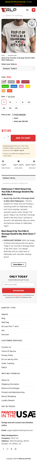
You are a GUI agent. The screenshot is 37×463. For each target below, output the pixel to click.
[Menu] (27, 10)
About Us (5, 380)
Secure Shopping (8, 396)
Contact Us (6, 347)
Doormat (5, 334)
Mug (3, 318)
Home (3, 55)
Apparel (4, 314)
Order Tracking (7, 363)
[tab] (18, 177)
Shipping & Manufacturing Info (15, 183)
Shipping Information (10, 384)
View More (17, 264)
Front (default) (20, 115)
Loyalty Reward (8, 400)
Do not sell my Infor (9, 359)
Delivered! (32, 168)
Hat (2, 330)
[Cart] (33, 10)
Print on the (5, 115)
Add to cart (23, 138)
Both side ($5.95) (21, 121)
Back (16, 118)
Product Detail (9, 178)
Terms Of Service (8, 351)
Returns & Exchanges (10, 388)
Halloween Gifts (12, 55)
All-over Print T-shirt (10, 326)
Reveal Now (18, 290)
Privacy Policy (18, 295)
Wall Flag (5, 322)
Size (8, 97)
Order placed (5, 168)
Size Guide (11, 97)
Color (3, 77)
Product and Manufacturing (12, 392)
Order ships (18, 168)
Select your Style (8, 64)
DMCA (4, 367)
